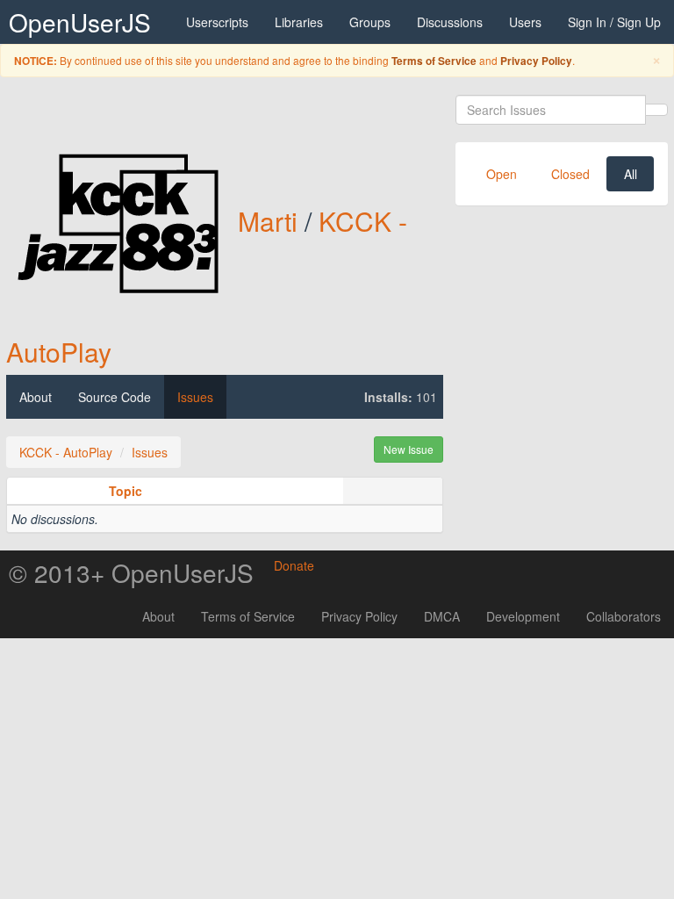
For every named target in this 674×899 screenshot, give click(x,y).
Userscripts (217, 22)
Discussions (450, 22)
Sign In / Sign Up (614, 22)
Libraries (299, 22)
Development (523, 616)
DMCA (442, 616)
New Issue (409, 449)
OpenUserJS (80, 22)
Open (501, 174)
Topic (125, 491)
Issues (195, 397)
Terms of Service (434, 61)
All (630, 174)
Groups (370, 22)
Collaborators (623, 616)
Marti (268, 221)
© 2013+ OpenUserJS (131, 572)
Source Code (114, 397)
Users (525, 22)
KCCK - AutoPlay (65, 452)
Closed (570, 174)
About (35, 397)
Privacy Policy (536, 61)
